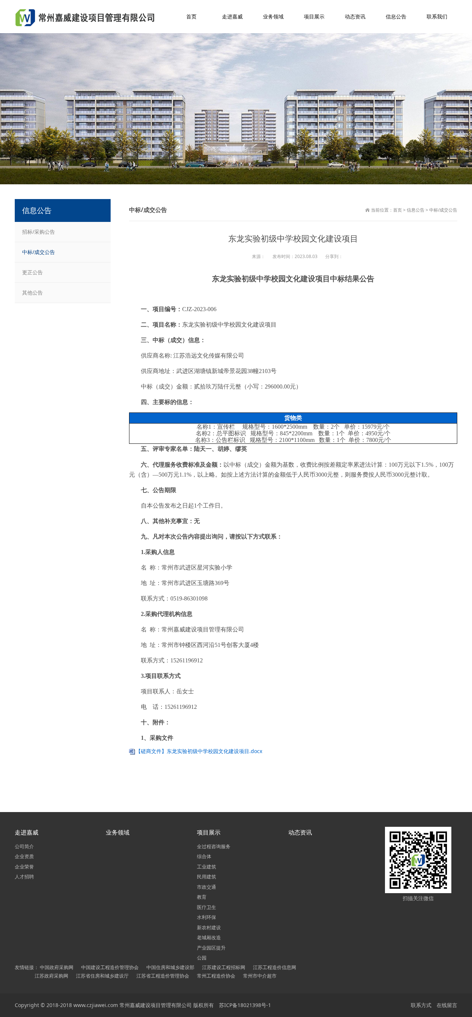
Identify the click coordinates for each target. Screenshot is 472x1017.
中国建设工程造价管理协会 (110, 967)
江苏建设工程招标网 (223, 967)
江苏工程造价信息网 (274, 967)
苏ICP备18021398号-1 (245, 1005)
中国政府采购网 (56, 967)
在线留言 (447, 1005)
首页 (397, 210)
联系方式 (421, 1005)
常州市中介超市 (260, 975)
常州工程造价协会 (216, 975)
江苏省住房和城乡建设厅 (102, 975)
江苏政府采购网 (51, 975)
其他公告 (32, 292)
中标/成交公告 (443, 210)
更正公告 (32, 272)
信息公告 (415, 210)
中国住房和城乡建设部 (170, 967)
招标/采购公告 (38, 231)
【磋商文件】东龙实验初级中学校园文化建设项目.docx (199, 751)
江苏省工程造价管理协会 (162, 975)
